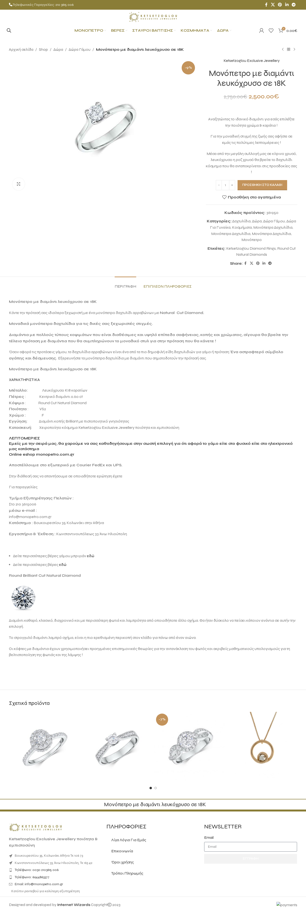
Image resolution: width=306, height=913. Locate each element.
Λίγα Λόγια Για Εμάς (128, 840)
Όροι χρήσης (122, 862)
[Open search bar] (9, 30)
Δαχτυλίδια (241, 221)
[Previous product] (283, 49)
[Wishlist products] (271, 30)
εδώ (90, 556)
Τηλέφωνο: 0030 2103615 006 (37, 870)
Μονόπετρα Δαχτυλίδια (272, 227)
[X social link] (272, 4)
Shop (43, 49)
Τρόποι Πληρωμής (127, 873)
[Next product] (294, 49)
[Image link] (35, 827)
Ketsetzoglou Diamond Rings (251, 248)
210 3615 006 (64, 5)
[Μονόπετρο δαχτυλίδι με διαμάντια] (44, 747)
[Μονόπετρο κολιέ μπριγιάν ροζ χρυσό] (262, 747)
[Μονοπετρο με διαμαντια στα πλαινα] (117, 747)
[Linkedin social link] (287, 4)
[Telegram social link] (293, 4)
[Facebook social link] (266, 4)
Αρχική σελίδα (21, 49)
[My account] (261, 30)
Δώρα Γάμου (79, 49)
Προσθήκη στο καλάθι (262, 185)
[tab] (125, 284)
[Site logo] (153, 16)
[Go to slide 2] (155, 788)
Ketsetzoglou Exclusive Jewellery (252, 60)
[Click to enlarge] (19, 184)
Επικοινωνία (122, 851)
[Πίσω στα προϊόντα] (288, 49)
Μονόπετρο (251, 239)
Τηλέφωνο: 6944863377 (32, 877)
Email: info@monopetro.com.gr (39, 884)
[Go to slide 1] (150, 788)
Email (209, 837)
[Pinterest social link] (280, 4)
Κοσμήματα (242, 227)
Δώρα (58, 49)
